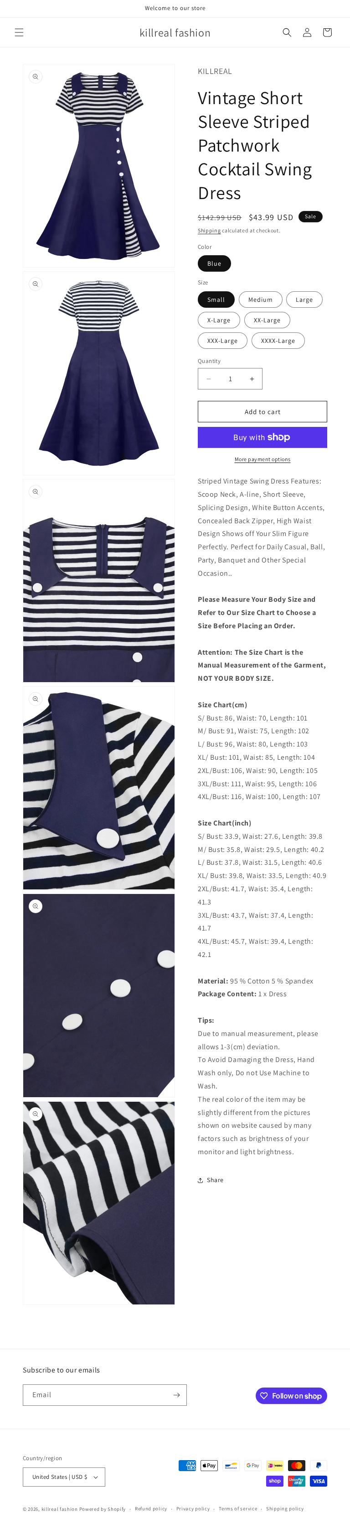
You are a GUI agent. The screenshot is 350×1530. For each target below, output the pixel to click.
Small (216, 299)
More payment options (263, 459)
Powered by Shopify (102, 1509)
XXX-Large (222, 340)
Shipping (209, 230)
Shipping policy (285, 1508)
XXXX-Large (278, 340)
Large (304, 299)
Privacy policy (193, 1508)
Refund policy (151, 1508)
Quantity (209, 361)
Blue (214, 263)
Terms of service (238, 1508)
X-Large (219, 320)
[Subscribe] (176, 1395)
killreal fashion (59, 1509)
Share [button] (215, 1180)
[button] (19, 32)
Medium (260, 299)
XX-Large (267, 320)
